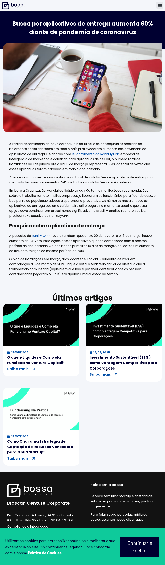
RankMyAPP (41, 235)
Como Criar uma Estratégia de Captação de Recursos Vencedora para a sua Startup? (40, 447)
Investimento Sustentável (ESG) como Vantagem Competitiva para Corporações (123, 363)
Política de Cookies (45, 552)
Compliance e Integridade (27, 526)
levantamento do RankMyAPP (95, 154)
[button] (159, 5)
